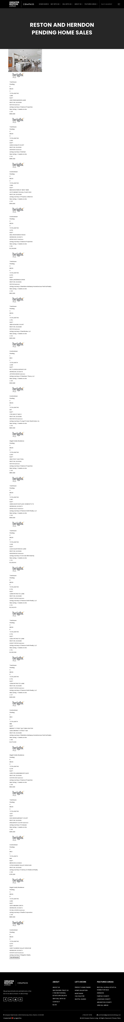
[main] (62, 486)
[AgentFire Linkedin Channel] (10, 999)
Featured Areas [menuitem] (91, 4)
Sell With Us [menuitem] (67, 4)
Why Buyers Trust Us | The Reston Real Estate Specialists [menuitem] (60, 992)
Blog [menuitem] (55, 1005)
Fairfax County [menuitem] (103, 996)
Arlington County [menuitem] (104, 1002)
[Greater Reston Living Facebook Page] (5, 999)
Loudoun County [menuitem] (104, 999)
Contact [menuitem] (56, 1002)
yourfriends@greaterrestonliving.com (109, 1015)
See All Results (14, 957)
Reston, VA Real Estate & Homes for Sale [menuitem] (106, 988)
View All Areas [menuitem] (102, 1005)
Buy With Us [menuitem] (55, 4)
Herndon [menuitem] (100, 993)
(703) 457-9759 (87, 1015)
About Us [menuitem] (78, 4)
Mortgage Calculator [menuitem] (79, 994)
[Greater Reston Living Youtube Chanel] (15, 999)
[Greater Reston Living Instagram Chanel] (20, 999)
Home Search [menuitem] (44, 4)
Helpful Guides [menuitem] (80, 999)
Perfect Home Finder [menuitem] (83, 987)
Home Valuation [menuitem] (81, 990)
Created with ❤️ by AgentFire (12, 1018)
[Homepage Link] (21, 4)
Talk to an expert (106, 4)
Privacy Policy (116, 1018)
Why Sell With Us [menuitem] (59, 999)
